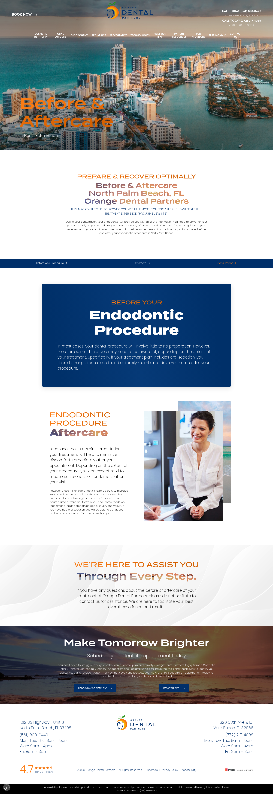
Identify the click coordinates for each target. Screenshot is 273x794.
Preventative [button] (118, 35)
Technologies (140, 35)
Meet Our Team (160, 35)
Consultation (225, 263)
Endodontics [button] (79, 35)
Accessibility (189, 770)
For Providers (198, 35)
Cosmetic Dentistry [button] (41, 35)
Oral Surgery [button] (60, 35)
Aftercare (141, 263)
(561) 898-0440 (250, 11)
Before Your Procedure (50, 263)
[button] (6, 787)
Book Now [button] (22, 14)
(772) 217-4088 (251, 20)
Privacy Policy (169, 770)
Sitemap (152, 770)
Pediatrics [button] (99, 35)
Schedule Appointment (92, 688)
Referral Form (171, 688)
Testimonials (218, 35)
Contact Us (236, 35)
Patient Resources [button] (179, 35)
